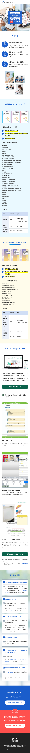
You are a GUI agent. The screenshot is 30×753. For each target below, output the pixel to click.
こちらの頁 (9, 610)
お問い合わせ (25, 563)
